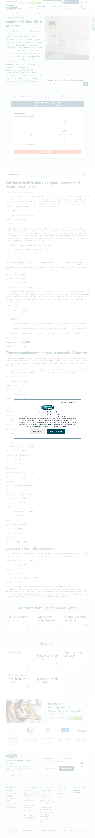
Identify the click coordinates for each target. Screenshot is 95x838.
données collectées (45, 424)
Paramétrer (37, 431)
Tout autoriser (55, 431)
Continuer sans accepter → (69, 402)
